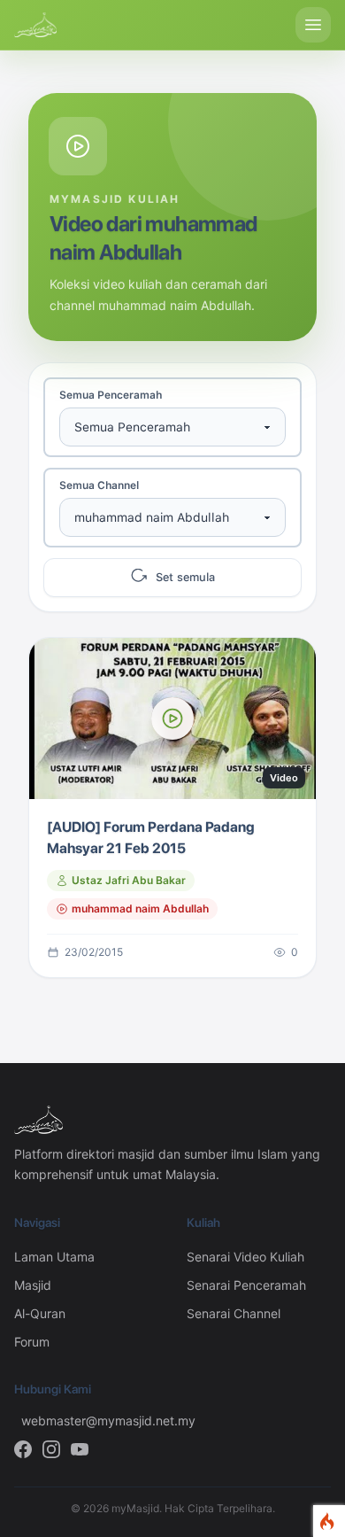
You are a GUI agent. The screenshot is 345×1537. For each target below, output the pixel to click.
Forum (32, 1341)
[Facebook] (23, 1449)
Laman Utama (54, 1256)
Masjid (32, 1284)
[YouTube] (79, 1449)
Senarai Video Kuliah (245, 1256)
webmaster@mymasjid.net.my (89, 1420)
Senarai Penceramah (246, 1284)
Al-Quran (39, 1313)
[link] (172, 807)
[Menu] (313, 25)
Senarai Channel (233, 1313)
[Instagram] (51, 1449)
